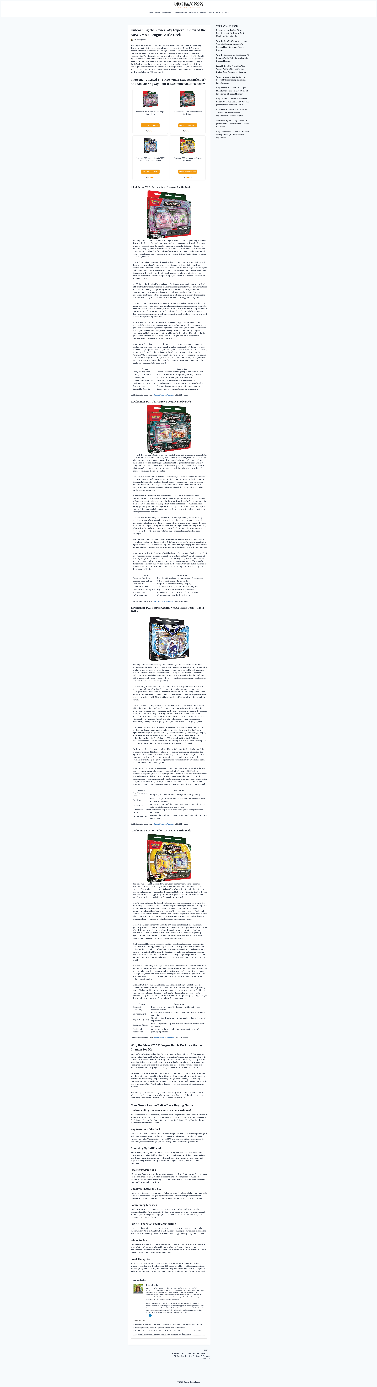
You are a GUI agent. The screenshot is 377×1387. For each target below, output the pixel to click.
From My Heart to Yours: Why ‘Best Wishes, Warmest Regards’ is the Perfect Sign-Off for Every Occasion (231, 69)
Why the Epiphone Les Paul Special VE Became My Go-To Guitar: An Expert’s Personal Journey (232, 58)
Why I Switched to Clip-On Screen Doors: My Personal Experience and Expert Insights (231, 80)
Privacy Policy (214, 13)
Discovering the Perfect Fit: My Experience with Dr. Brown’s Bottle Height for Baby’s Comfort (230, 33)
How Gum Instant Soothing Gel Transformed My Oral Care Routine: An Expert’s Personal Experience (169, 1324)
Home (150, 13)
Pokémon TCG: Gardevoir (148, 187)
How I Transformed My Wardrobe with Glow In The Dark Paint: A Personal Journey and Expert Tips (168, 1331)
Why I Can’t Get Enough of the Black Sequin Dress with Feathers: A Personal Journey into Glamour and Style (232, 102)
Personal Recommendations (174, 13)
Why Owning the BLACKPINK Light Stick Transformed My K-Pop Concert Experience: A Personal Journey (232, 91)
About (157, 13)
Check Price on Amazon (150, 125)
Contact (225, 13)
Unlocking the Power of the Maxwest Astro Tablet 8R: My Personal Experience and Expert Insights (231, 113)
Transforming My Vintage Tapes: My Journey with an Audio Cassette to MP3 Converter (232, 124)
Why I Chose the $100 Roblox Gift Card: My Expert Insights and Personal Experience (232, 135)
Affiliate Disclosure (197, 13)
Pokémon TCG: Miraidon (148, 830)
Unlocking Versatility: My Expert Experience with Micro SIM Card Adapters (160, 1328)
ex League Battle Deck (177, 401)
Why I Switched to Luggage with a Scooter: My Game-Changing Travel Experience (163, 1334)
